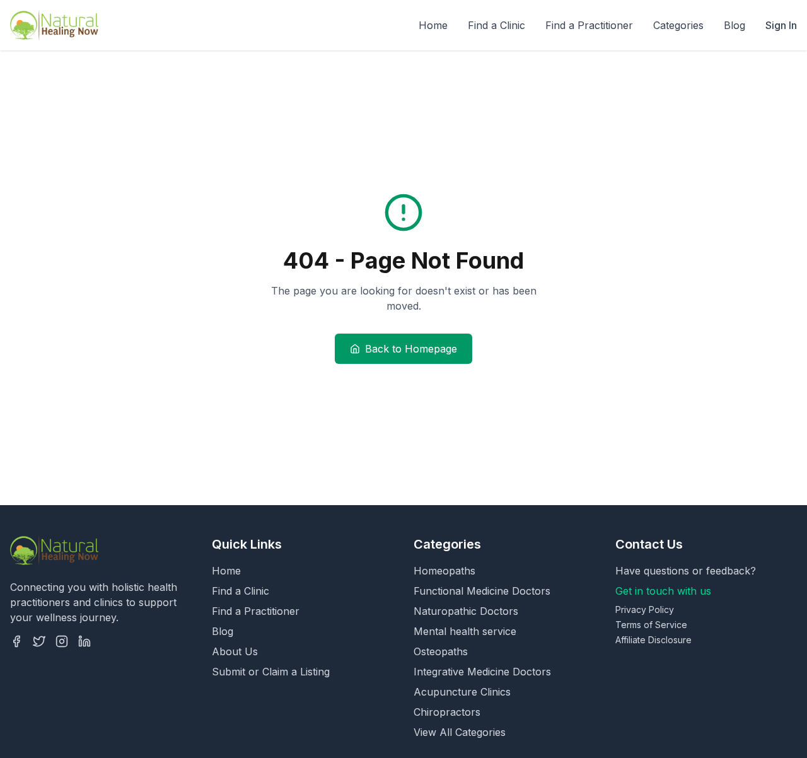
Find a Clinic (496, 25)
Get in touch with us (663, 591)
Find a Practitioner (589, 25)
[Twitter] (39, 641)
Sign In (781, 25)
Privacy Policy (644, 609)
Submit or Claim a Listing (271, 671)
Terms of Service (651, 624)
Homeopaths (444, 570)
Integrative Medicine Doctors (482, 671)
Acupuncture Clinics (462, 691)
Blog (734, 25)
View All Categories (460, 732)
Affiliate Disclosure (653, 639)
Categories (678, 25)
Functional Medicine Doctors (482, 591)
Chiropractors (447, 712)
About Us (235, 651)
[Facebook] (16, 641)
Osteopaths (441, 651)
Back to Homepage (411, 348)
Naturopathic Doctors (466, 611)
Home (433, 25)
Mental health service (465, 631)
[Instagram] (61, 641)
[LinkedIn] (84, 641)
